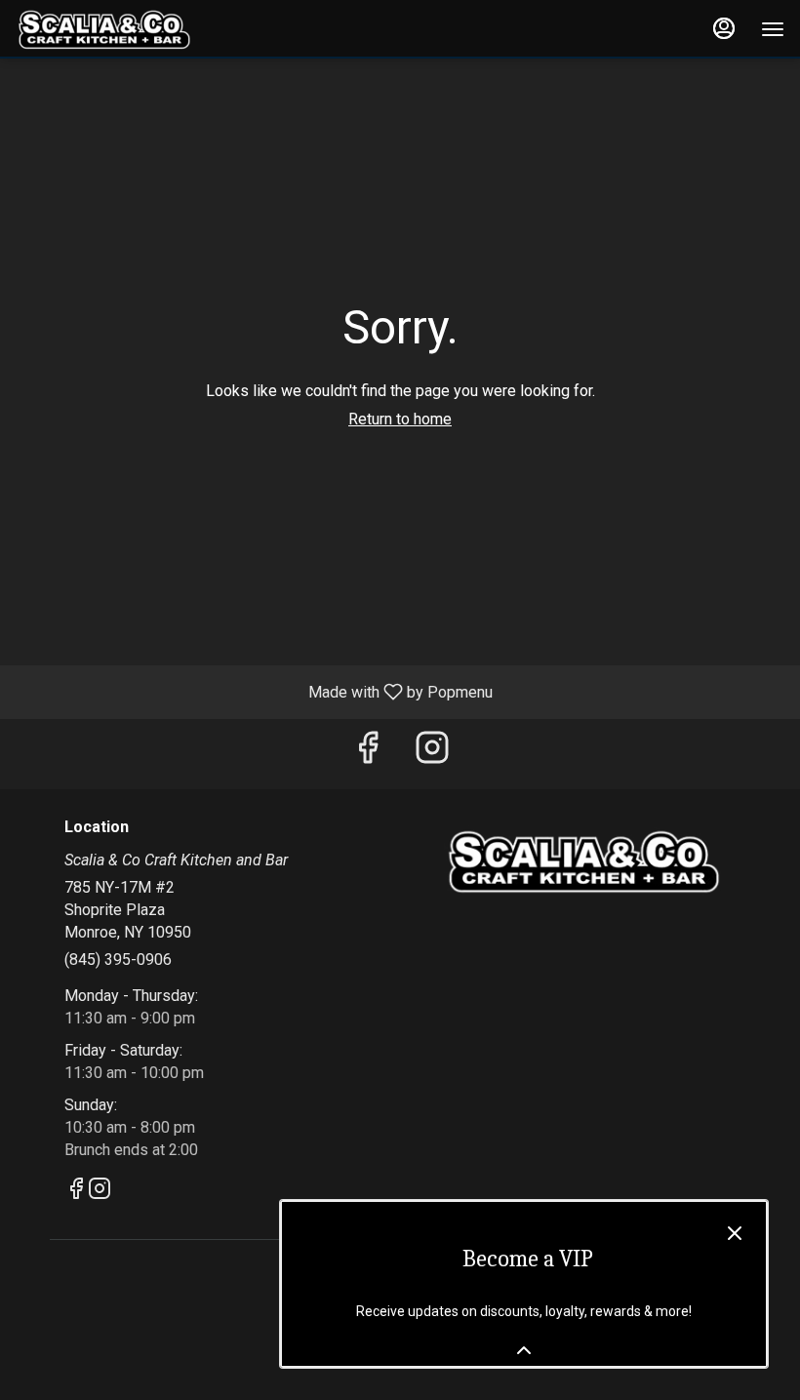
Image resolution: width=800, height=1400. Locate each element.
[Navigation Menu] (772, 29)
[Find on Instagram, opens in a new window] (432, 754)
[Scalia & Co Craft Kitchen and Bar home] (103, 29)
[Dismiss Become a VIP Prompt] (734, 1233)
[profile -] (724, 28)
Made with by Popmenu (254, 691)
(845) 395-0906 (118, 959)
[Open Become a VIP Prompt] (524, 1350)
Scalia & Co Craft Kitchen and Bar (582, 862)
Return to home (400, 419)
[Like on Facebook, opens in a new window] (367, 754)
